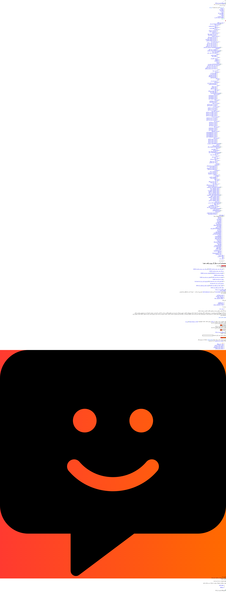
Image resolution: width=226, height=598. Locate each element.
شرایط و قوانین (210, 339)
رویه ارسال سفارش (220, 296)
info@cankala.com (206, 291)
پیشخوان (222, 8)
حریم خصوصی (221, 302)
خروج (222, 18)
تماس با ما (222, 308)
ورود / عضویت (223, 337)
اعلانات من (221, 14)
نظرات (222, 15)
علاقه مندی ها (221, 13)
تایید (221, 325)
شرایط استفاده (221, 303)
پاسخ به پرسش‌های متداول (218, 304)
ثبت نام (210, 7)
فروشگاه (222, 587)
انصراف (224, 325)
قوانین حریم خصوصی (218, 340)
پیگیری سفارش (221, 16)
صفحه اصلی (223, 265)
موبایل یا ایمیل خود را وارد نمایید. (220, 335)
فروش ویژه (221, 260)
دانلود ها (222, 10)
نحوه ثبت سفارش (220, 295)
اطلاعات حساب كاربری (219, 17)
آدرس (222, 11)
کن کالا (213, 321)
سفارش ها (221, 9)
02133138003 (218, 291)
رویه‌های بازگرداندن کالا (219, 298)
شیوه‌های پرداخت (220, 297)
